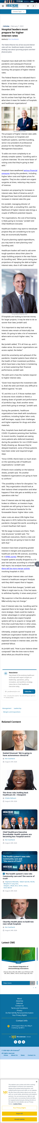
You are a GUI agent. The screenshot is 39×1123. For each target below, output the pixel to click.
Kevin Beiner (8, 888)
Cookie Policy (17, 1104)
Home (6, 1055)
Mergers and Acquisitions (11, 712)
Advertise (19, 1001)
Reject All (19, 1113)
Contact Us (19, 1006)
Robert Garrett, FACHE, (27, 882)
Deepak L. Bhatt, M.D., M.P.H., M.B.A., (16, 886)
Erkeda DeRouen (10, 798)
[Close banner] (36, 2)
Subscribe (28, 691)
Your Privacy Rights (19, 1015)
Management (6, 708)
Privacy (19, 1010)
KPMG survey (10, 556)
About (19, 998)
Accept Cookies (19, 1119)
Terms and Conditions (19, 1008)
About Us (14, 1055)
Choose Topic (17, 11)
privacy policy (9, 697)
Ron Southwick (10, 758)
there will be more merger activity (16, 568)
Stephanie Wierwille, (12, 882)
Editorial (19, 1003)
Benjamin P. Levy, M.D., (11, 884)
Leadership (17, 708)
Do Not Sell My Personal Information (19, 1013)
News (23, 1055)
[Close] (36, 1082)
